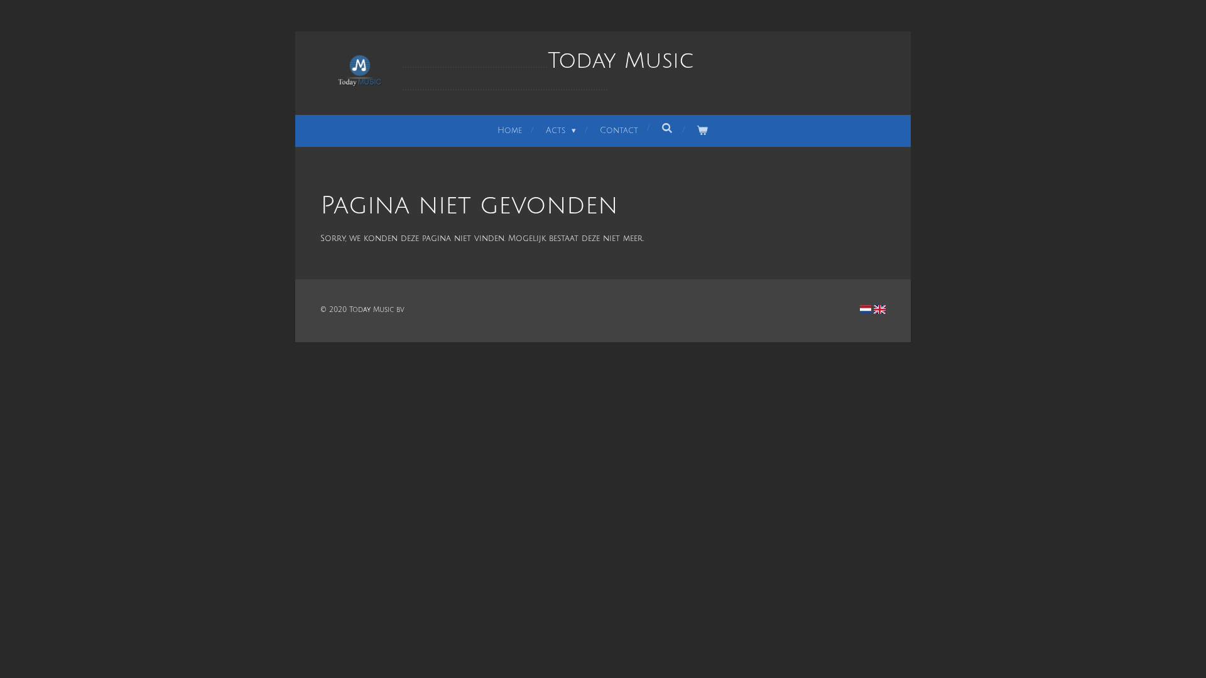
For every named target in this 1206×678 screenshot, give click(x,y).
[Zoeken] (668, 129)
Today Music (547, 72)
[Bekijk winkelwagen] (703, 131)
